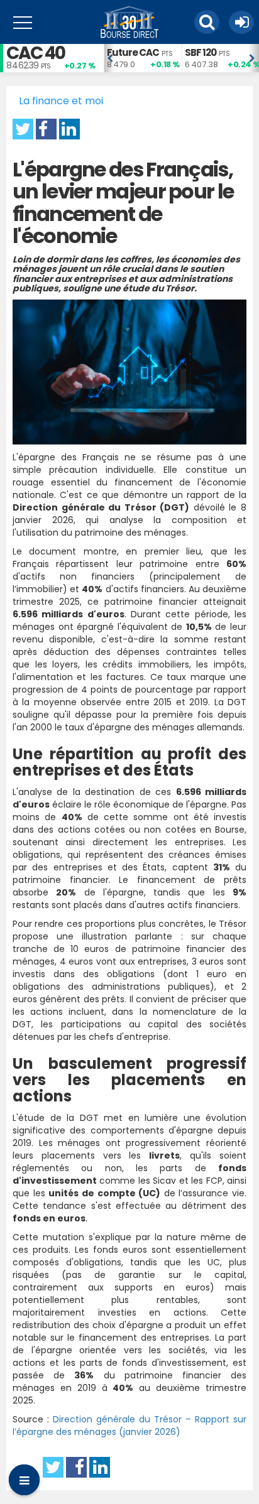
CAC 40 (35, 53)
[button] (206, 22)
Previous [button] (110, 58)
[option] (143, 58)
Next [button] (252, 58)
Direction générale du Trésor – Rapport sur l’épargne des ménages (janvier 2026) (129, 1425)
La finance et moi (61, 101)
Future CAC (133, 52)
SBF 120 (200, 52)
